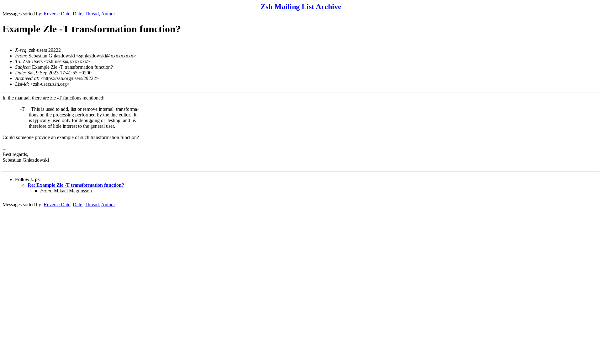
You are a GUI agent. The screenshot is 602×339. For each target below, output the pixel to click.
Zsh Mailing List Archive (301, 7)
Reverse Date (57, 13)
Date (77, 13)
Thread (92, 13)
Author (108, 13)
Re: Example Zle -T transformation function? (76, 185)
